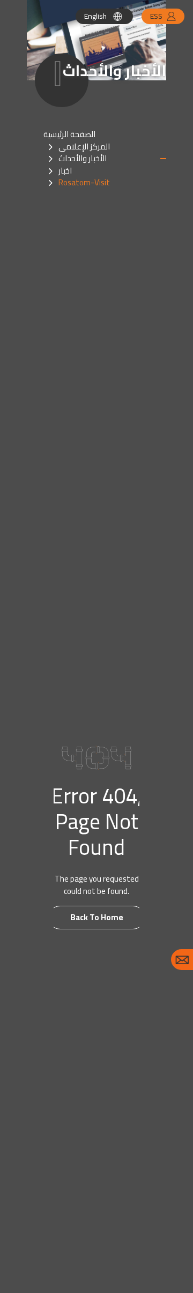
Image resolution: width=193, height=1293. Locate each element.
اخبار (65, 170)
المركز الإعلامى (84, 146)
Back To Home (96, 917)
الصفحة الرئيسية (69, 134)
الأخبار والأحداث (82, 158)
